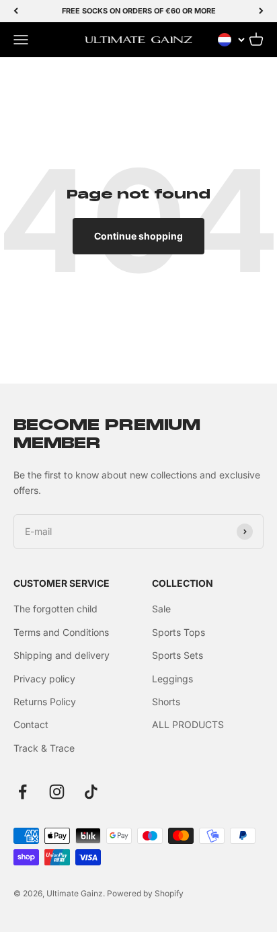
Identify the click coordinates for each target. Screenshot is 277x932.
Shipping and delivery (61, 655)
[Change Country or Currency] (231, 39)
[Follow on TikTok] (91, 792)
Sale (161, 608)
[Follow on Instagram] (57, 792)
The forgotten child (55, 608)
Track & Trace (44, 748)
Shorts (166, 701)
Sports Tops (178, 632)
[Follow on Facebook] (22, 792)
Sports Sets (177, 655)
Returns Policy (44, 701)
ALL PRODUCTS (188, 724)
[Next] (261, 11)
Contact (30, 724)
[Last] (15, 11)
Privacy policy (44, 678)
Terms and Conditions (61, 632)
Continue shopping (138, 236)
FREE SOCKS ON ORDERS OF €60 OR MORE (139, 10)
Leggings (172, 678)
